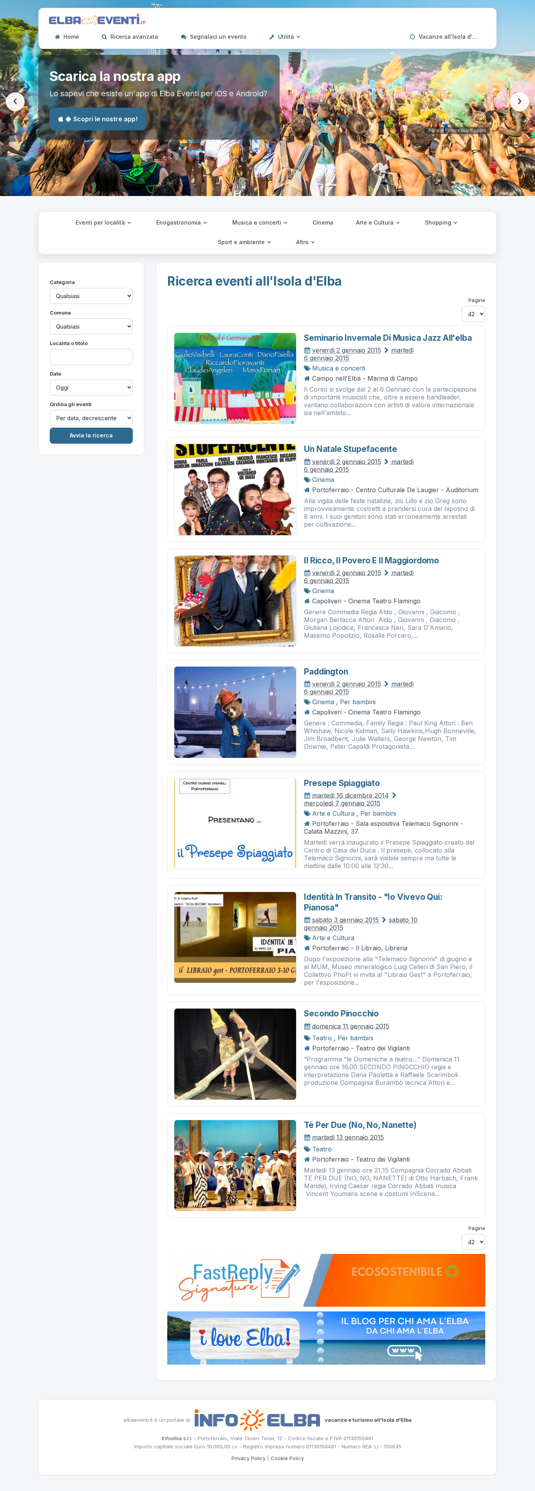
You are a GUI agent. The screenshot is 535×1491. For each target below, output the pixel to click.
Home (70, 36)
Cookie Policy (287, 1458)
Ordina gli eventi (71, 404)
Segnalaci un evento (217, 36)
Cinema (323, 222)
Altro (303, 242)
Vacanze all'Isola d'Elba (450, 36)
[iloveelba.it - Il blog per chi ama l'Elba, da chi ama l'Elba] (326, 1338)
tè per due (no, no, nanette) (360, 1125)
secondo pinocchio (341, 1013)
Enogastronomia (179, 222)
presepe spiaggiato (342, 783)
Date (55, 374)
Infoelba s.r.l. (177, 1438)
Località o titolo (69, 343)
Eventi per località (101, 222)
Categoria (62, 282)
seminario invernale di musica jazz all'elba (388, 338)
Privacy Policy (248, 1458)
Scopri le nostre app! (105, 119)
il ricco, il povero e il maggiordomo (371, 560)
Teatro (322, 1038)
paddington (326, 671)
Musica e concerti (257, 222)
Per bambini (358, 702)
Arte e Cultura (375, 222)
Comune (60, 312)
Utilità (286, 36)
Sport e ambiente (242, 242)
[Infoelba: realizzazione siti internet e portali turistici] (257, 1419)
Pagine (476, 300)
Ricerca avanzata (133, 36)
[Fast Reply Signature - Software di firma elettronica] (326, 1280)
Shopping (439, 222)
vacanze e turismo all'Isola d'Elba (368, 1419)
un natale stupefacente (350, 449)
